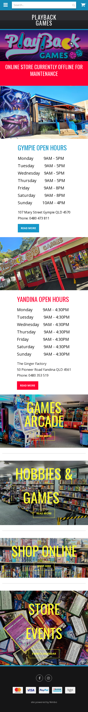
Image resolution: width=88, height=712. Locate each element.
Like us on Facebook (39, 678)
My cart (84, 5)
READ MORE (28, 228)
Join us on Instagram (48, 678)
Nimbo (53, 702)
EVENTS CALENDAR (44, 653)
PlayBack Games (44, 20)
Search (73, 5)
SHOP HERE (44, 566)
